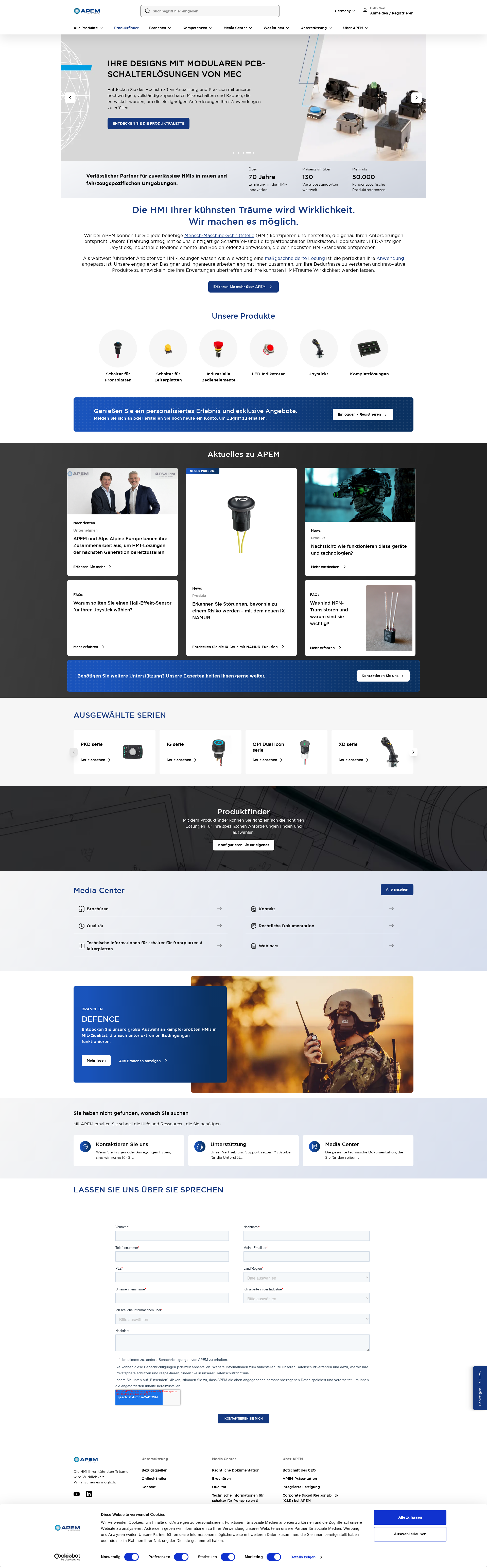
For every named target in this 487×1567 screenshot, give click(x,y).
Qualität (219, 1487)
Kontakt (149, 1487)
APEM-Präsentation (300, 1478)
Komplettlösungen (369, 374)
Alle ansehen (397, 889)
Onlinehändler (154, 1478)
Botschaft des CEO (299, 1470)
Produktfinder (126, 28)
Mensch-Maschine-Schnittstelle (219, 235)
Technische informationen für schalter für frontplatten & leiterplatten (238, 1500)
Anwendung (390, 258)
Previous (73, 752)
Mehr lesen (96, 1060)
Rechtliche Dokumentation (235, 1470)
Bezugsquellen (154, 1470)
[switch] (181, 1557)
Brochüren (221, 1478)
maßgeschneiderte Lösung (295, 258)
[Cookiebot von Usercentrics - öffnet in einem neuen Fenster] (67, 1557)
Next (413, 752)
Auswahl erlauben (410, 1534)
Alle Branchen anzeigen (140, 1060)
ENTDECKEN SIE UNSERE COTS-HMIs (146, 117)
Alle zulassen (410, 1517)
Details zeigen (303, 1557)
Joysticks (318, 374)
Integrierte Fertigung (301, 1487)
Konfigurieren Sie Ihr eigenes (243, 845)
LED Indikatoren (269, 374)
